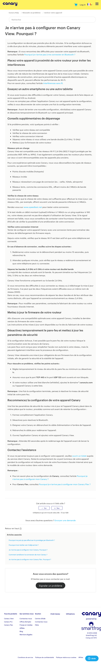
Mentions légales (26, 634)
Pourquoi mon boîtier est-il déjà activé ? (24, 545)
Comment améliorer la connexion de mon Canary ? (28, 554)
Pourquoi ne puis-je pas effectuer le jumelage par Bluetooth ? (32, 540)
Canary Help (14, 12)
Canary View (9, 618)
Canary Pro (8, 622)
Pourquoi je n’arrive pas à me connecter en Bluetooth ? (49, 54)
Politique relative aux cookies (66, 657)
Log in (83, 4)
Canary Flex (8, 625)
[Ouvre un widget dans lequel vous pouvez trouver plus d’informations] (92, 659)
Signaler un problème (50, 585)
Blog (21, 631)
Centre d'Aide (40, 618)
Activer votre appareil (53, 12)
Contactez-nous (26, 618)
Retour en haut (12, 528)
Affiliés (22, 628)
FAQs (37, 625)
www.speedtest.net (33, 207)
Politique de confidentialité (44, 657)
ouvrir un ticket (79, 456)
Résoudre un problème (32, 12)
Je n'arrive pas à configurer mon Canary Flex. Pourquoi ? (30, 559)
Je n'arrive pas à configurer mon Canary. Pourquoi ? (28, 550)
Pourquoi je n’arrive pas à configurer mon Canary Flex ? (65, 484)
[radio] (44, 508)
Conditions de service (25, 657)
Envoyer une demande (65, 520)
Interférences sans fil (53, 83)
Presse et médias (26, 625)
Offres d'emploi (25, 622)
